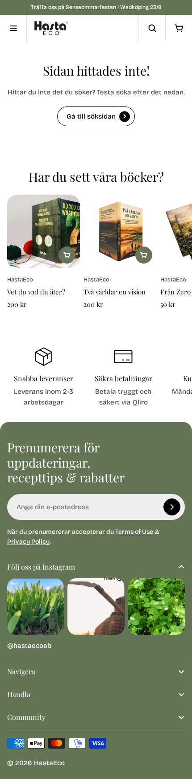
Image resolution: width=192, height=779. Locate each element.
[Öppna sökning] (151, 28)
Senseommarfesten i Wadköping (107, 7)
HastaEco (49, 763)
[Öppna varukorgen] (178, 28)
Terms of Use (134, 532)
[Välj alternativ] (143, 255)
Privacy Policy (28, 541)
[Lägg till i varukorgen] (66, 255)
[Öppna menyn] (13, 28)
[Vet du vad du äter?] (43, 231)
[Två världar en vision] (119, 231)
